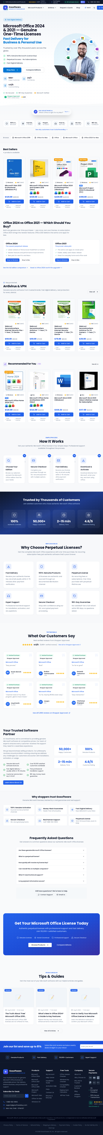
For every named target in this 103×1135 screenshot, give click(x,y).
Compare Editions (33, 70)
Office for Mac (37, 1099)
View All (94, 364)
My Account (50, 1074)
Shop (78, 8)
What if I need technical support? (31, 875)
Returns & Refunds (49, 1097)
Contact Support (46, 895)
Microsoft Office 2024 (36, 1075)
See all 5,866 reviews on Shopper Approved (50, 713)
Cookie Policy (77, 1125)
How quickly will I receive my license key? (33, 863)
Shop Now (11, 70)
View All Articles (50, 1031)
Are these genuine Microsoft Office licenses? (35, 850)
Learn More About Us (13, 782)
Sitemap (52, 1128)
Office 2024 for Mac (91, 138)
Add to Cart (16, 202)
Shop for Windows (12, 260)
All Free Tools (64, 1095)
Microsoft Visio (37, 1095)
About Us (78, 1074)
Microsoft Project (35, 1091)
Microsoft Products (35, 8)
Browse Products (38, 945)
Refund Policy (35, 1125)
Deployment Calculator (64, 1091)
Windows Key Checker (64, 1081)
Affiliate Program (77, 1096)
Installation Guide (50, 1082)
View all (92, 292)
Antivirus (51, 8)
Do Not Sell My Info (91, 1125)
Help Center (50, 1078)
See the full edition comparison (14, 268)
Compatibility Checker (64, 1086)
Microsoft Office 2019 (35, 1086)
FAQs (47, 1089)
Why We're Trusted (78, 1082)
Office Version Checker (65, 1075)
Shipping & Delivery (49, 1125)
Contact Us (50, 1092)
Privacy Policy (8, 1125)
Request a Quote (66, 8)
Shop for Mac (26, 260)
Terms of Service (22, 1125)
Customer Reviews (78, 1087)
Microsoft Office (71, 138)
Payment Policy (64, 1125)
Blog (76, 1091)
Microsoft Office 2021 (35, 1081)
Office (56, 138)
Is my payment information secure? (32, 881)
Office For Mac (42, 138)
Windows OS (36, 1102)
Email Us (62, 895)
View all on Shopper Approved (68, 645)
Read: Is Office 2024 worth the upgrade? (45, 268)
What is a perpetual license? (29, 856)
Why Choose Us (80, 1078)
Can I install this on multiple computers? (33, 869)
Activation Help (51, 1086)
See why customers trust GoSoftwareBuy (51, 130)
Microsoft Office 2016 (22, 138)
